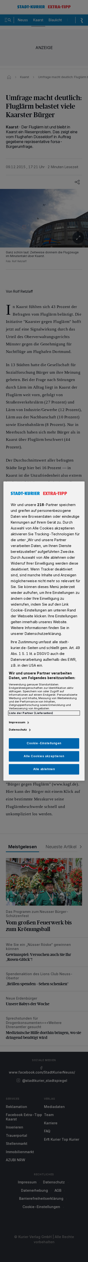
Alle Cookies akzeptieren (44, 756)
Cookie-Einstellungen (44, 743)
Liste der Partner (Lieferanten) (31, 713)
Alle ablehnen (44, 769)
